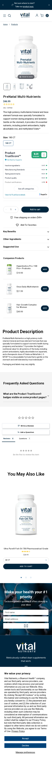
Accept (25, 738)
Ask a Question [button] (27, 432)
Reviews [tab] (6, 439)
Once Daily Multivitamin (28, 287)
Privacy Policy (18, 731)
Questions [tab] (23, 439)
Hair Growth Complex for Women (27, 306)
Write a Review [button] (27, 426)
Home (5, 24)
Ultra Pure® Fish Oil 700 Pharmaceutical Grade (26, 549)
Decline (25, 745)
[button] (9, 15)
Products (14, 24)
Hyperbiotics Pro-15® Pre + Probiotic (27, 267)
